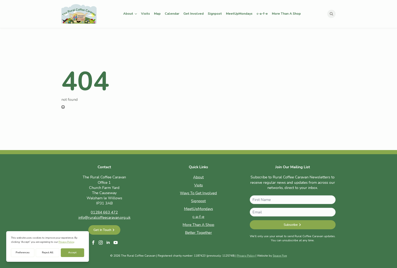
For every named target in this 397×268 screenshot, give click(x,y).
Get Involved (193, 13)
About (128, 13)
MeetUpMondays (239, 13)
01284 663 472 (104, 212)
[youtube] (115, 242)
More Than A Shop (286, 13)
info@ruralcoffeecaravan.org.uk (104, 217)
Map (157, 13)
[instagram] (101, 242)
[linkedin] (108, 242)
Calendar (172, 13)
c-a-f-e (262, 13)
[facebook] (93, 242)
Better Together (198, 232)
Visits (145, 13)
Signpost (215, 13)
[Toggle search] (331, 14)
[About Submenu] (136, 14)
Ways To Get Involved (198, 193)
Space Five (280, 256)
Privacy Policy (246, 256)
